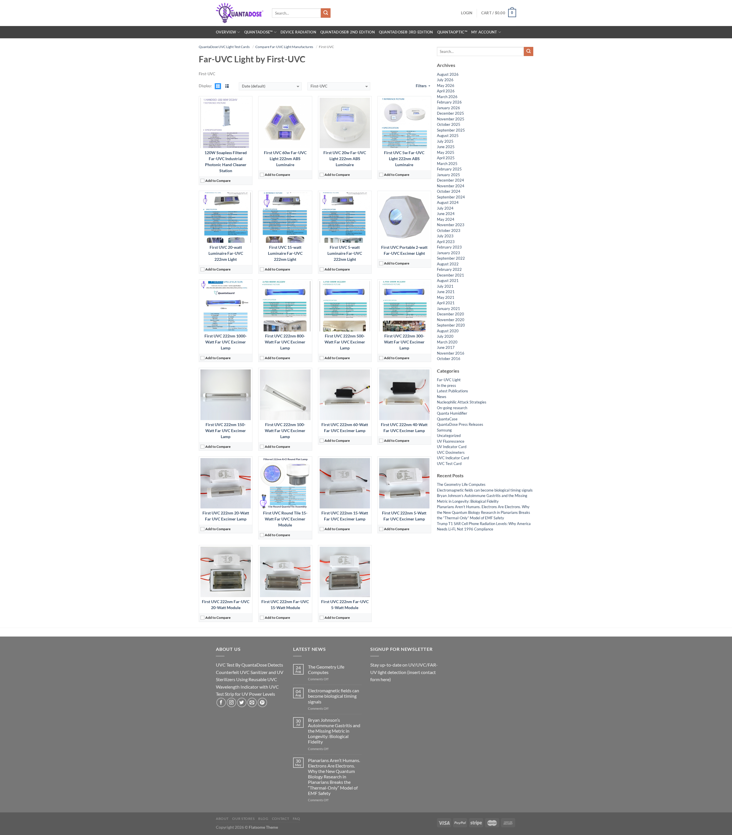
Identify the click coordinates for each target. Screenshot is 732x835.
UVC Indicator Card (453, 458)
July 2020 (445, 336)
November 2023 (450, 224)
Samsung (444, 430)
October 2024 (448, 191)
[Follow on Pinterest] (262, 702)
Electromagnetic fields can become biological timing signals (485, 490)
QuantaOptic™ (452, 32)
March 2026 (447, 96)
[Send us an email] (252, 702)
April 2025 (446, 158)
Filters (421, 86)
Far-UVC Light (449, 379)
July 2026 (445, 79)
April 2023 (446, 241)
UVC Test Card (449, 463)
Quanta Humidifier (452, 413)
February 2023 (449, 247)
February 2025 (449, 169)
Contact (280, 818)
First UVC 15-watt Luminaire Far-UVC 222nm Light (285, 253)
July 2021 (445, 286)
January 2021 (448, 308)
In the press (446, 385)
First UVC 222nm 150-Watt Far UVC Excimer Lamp (225, 430)
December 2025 (450, 113)
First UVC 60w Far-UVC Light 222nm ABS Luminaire (285, 158)
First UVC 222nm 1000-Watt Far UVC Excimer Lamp (225, 341)
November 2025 (450, 119)
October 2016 (448, 358)
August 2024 (448, 202)
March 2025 (447, 163)
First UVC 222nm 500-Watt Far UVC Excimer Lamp (345, 341)
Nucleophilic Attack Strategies (461, 402)
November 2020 (450, 319)
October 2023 (448, 230)
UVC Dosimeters (451, 452)
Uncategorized (449, 435)
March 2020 (447, 342)
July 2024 (445, 208)
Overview (226, 32)
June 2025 (446, 146)
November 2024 (450, 186)
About (222, 818)
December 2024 (450, 180)
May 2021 (445, 297)
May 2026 (445, 85)
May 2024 (445, 219)
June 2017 (446, 347)
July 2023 (445, 236)
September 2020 (451, 325)
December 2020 (450, 314)
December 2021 (450, 275)
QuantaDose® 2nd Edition (347, 32)
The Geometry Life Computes (461, 484)
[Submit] (326, 13)
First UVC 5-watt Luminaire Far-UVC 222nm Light (344, 253)
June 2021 (446, 291)
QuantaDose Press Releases (460, 424)
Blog (263, 818)
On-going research (452, 407)
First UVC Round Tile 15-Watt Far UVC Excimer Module (285, 518)
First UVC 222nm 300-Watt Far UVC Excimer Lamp (404, 341)
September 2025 (451, 130)
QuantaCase (447, 419)
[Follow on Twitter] (241, 702)
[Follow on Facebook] (221, 702)
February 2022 (449, 269)
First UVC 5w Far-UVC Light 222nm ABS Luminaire (404, 158)
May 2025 (445, 152)
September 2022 (451, 258)
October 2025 (448, 124)
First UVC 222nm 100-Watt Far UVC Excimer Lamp (285, 430)
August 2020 (448, 331)
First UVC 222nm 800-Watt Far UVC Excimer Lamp (285, 341)
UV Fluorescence (450, 441)
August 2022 (448, 264)
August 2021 (448, 280)
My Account (484, 32)
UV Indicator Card (451, 446)
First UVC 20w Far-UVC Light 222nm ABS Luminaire (344, 158)
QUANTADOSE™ (258, 32)
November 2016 (450, 353)
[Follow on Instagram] (231, 702)
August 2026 (448, 74)
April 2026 (446, 91)
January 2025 (448, 174)
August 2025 (448, 135)
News (441, 396)
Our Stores (243, 818)
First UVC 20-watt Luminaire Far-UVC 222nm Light (225, 253)
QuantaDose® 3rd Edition (406, 32)
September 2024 (451, 197)
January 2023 (448, 252)
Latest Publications (452, 391)
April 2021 (446, 303)
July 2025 (445, 141)
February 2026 (449, 102)
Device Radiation (298, 32)
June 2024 (446, 213)
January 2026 (448, 108)
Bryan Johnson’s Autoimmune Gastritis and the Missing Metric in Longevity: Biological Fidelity (334, 731)
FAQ (296, 818)
